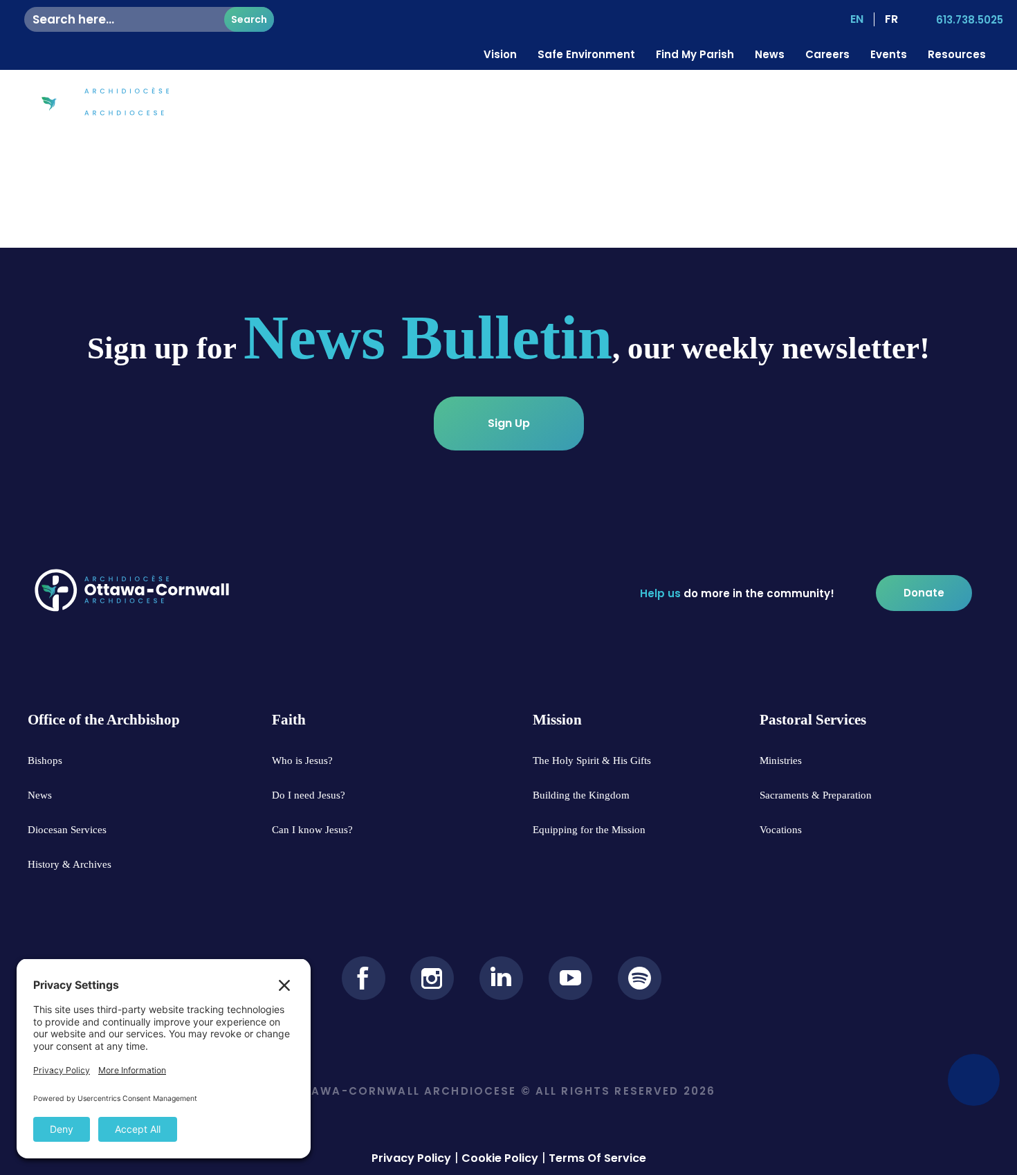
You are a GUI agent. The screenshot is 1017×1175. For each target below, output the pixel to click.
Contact (908, 105)
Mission (726, 105)
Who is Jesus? (646, 105)
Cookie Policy (499, 1158)
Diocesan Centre (540, 105)
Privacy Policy (411, 1158)
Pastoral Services (815, 105)
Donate (972, 105)
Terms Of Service (597, 1158)
